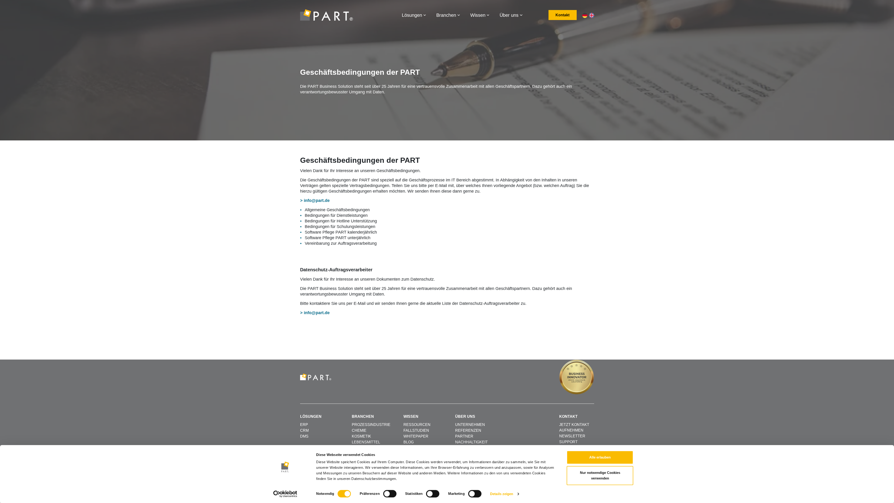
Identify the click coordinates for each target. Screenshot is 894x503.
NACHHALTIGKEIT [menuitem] (471, 442)
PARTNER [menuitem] (464, 436)
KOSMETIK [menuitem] (361, 436)
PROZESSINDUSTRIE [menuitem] (371, 425)
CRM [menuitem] (304, 430)
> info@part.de (315, 200)
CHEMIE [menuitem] (359, 430)
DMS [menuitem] (304, 436)
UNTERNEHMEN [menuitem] (470, 425)
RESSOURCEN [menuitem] (416, 425)
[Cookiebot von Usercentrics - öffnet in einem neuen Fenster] (285, 493)
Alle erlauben (600, 457)
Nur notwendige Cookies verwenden (600, 475)
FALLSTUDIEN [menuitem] (416, 430)
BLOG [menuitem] (408, 442)
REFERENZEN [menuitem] (468, 430)
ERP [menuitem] (304, 425)
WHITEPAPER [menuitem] (415, 436)
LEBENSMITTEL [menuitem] (366, 442)
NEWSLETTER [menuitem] (572, 436)
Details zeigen (501, 494)
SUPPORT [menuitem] (568, 442)
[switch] (389, 493)
